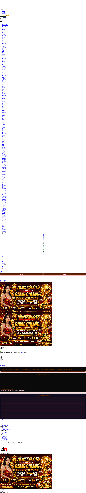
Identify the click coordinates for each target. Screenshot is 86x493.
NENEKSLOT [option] (2, 347)
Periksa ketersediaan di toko (3, 365)
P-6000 (2, 258)
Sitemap (2, 433)
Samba (2, 261)
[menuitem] (4, 24)
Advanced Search (2, 20)
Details (1, 366)
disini (21, 352)
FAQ (2, 431)
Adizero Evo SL (3, 263)
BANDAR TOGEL (4, 12)
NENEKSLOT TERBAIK (4, 438)
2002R (2, 266)
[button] (1, 310)
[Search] (1, 21)
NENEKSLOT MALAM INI (5, 439)
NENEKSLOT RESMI (4, 432)
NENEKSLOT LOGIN (4, 420)
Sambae (2, 262)
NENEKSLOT (2, 271)
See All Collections (4, 259)
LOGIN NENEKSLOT (4, 428)
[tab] (43, 366)
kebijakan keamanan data (15, 442)
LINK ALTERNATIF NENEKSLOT (6, 429)
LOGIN (64, 274)
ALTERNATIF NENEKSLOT (5, 425)
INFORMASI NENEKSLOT (5, 436)
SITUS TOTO (2, 270)
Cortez (2, 256)
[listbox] (17, 347)
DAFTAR (21, 274)
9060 (2, 267)
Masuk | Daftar (3, 11)
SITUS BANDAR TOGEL (5, 13)
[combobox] (3, 19)
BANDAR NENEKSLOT (4, 437)
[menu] (43, 146)
